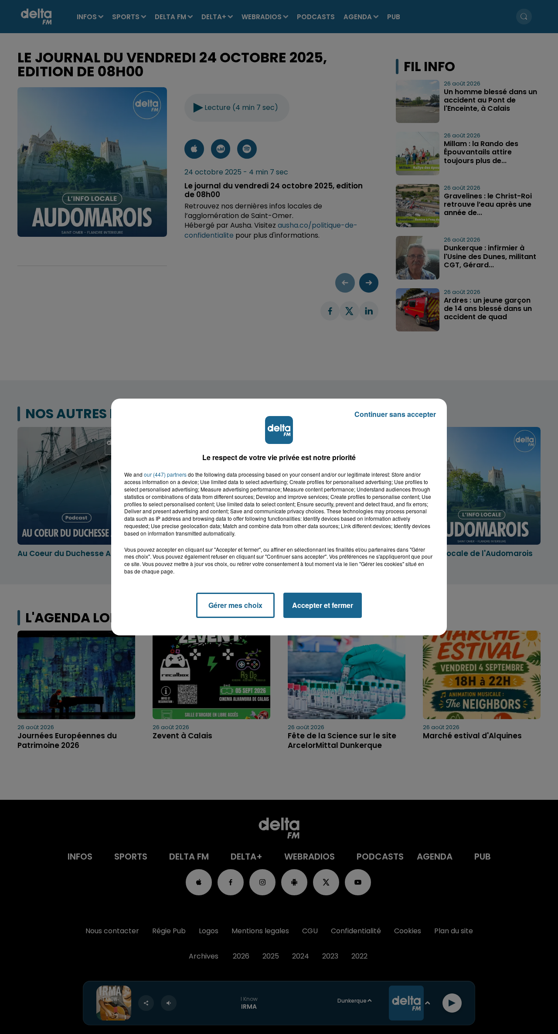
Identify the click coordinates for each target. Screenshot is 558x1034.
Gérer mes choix (235, 605)
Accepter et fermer (322, 605)
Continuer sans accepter (395, 414)
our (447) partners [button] (165, 474)
